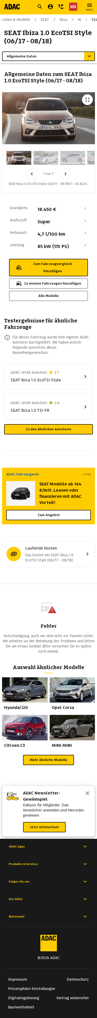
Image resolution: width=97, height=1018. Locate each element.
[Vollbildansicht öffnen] (87, 99)
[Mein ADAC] (50, 7)
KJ (79, 19)
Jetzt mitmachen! (44, 827)
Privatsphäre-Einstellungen (31, 988)
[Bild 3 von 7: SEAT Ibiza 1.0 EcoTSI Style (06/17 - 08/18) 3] (72, 157)
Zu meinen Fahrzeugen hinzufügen (52, 283)
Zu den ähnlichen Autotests (48, 429)
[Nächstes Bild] (65, 173)
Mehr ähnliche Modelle (48, 760)
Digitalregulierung (23, 998)
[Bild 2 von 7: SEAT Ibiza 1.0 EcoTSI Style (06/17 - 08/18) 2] (45, 157)
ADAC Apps (17, 846)
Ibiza (63, 19)
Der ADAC (16, 899)
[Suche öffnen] (39, 6)
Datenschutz (78, 979)
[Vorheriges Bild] (31, 173)
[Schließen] (87, 793)
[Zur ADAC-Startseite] (12, 7)
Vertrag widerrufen (72, 998)
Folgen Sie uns (19, 881)
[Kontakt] (61, 7)
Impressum (17, 979)
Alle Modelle (48, 296)
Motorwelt (17, 916)
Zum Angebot (49, 515)
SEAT (45, 19)
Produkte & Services (23, 864)
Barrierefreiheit (21, 1007)
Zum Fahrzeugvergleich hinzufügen (52, 267)
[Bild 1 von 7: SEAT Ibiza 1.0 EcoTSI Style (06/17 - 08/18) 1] (18, 157)
